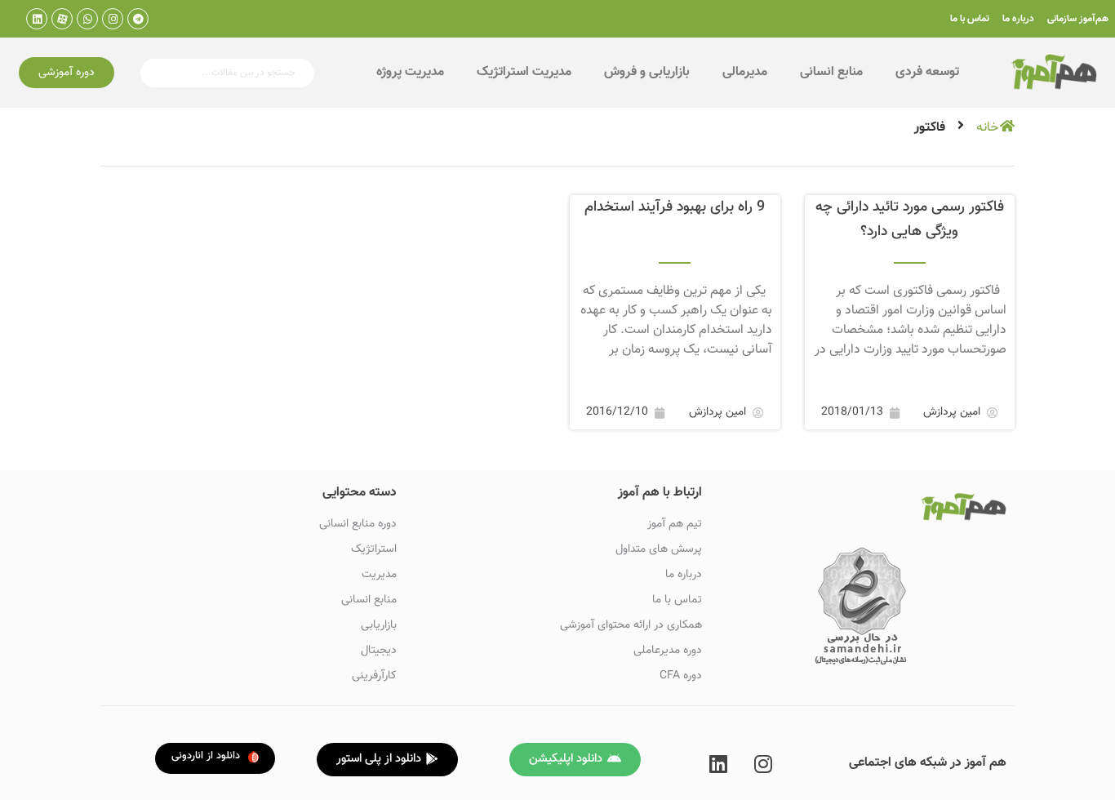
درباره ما (1018, 18)
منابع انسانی (831, 72)
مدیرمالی (744, 72)
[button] (66, 72)
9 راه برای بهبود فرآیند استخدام (674, 207)
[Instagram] (112, 18)
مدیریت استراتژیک (524, 72)
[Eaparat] (62, 18)
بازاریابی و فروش (647, 72)
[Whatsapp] (87, 18)
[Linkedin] (36, 18)
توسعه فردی (927, 72)
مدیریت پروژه (410, 72)
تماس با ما (969, 18)
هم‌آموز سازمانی (1077, 18)
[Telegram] (138, 18)
